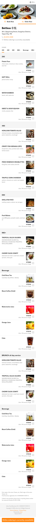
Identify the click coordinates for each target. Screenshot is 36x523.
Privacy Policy (22, 510)
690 (13, 50)
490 (8, 50)
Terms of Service (14, 510)
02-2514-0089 (8, 37)
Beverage (26, 50)
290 (3, 50)
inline (21, 512)
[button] (18, 67)
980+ (18, 50)
